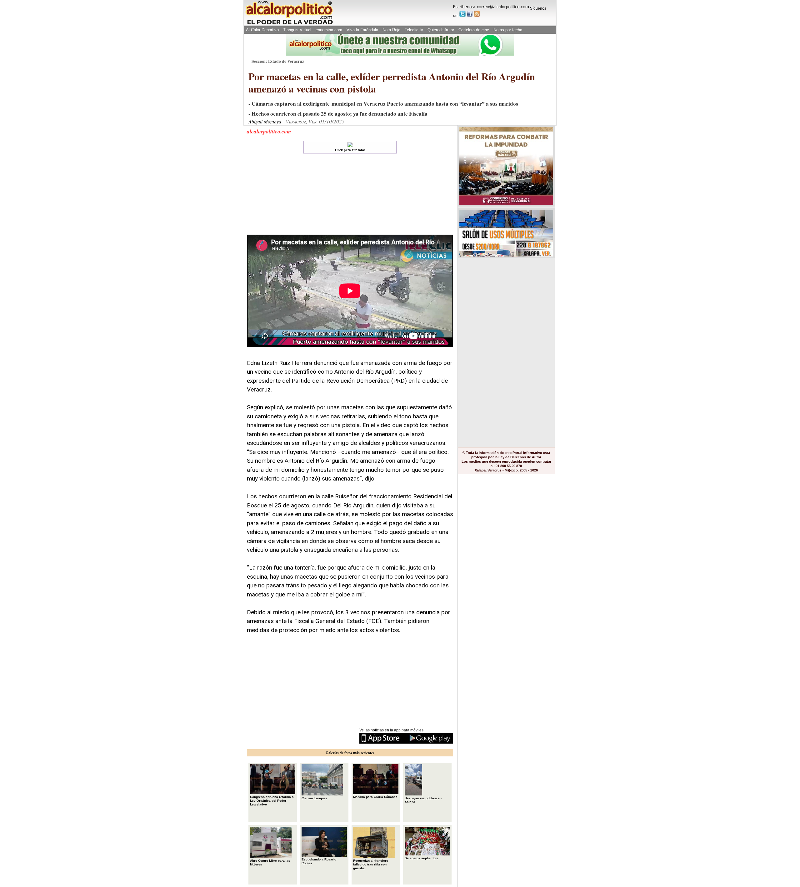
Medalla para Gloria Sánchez (375, 797)
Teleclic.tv (414, 29)
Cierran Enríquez (314, 798)
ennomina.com (329, 29)
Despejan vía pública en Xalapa (423, 800)
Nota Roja (391, 29)
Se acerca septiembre (421, 858)
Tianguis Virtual (297, 29)
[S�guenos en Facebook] (469, 14)
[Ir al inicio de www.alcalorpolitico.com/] (289, 24)
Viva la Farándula (362, 29)
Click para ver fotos (350, 149)
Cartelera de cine (473, 29)
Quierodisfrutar (441, 29)
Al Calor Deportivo (262, 29)
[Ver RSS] (477, 14)
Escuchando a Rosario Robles (319, 861)
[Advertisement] (294, 196)
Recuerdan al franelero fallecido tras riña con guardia (370, 864)
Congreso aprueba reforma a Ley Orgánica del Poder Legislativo (272, 800)
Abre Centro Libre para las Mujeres (270, 862)
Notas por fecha (507, 29)
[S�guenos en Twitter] (462, 14)
